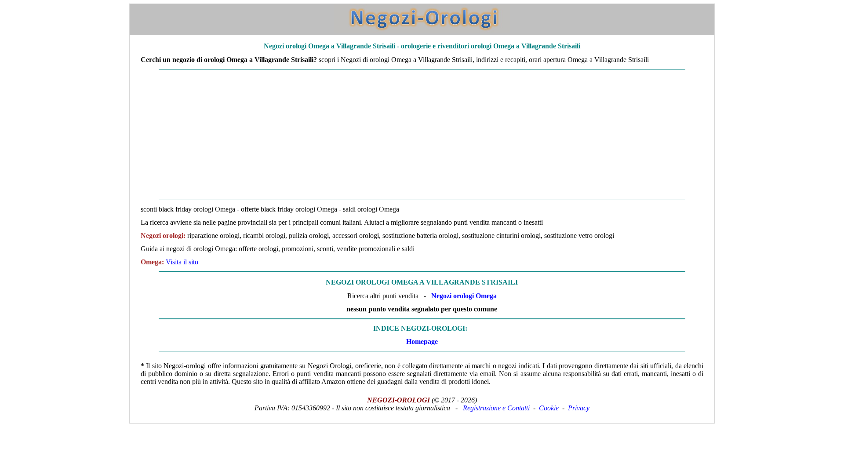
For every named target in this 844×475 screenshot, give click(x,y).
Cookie (549, 408)
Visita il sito (182, 262)
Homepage (422, 341)
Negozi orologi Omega (464, 296)
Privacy (578, 408)
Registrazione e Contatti (496, 408)
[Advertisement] (394, 134)
